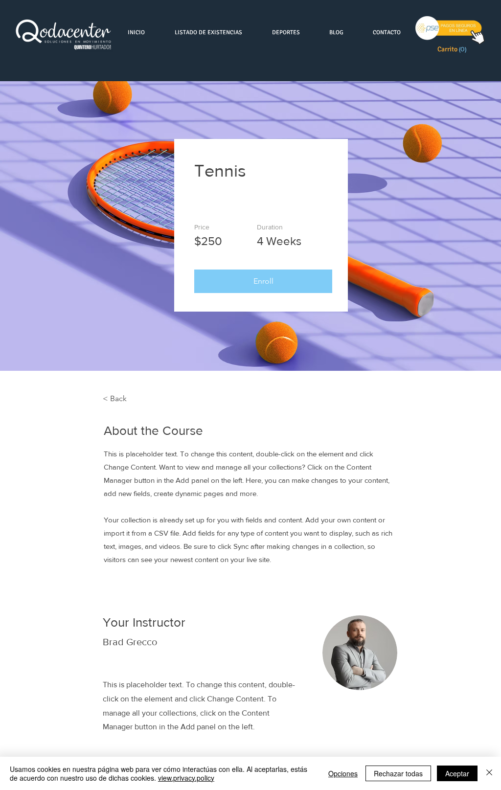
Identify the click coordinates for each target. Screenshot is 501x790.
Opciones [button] (343, 773)
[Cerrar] (489, 773)
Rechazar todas (398, 773)
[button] (453, 49)
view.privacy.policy (186, 778)
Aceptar (457, 773)
